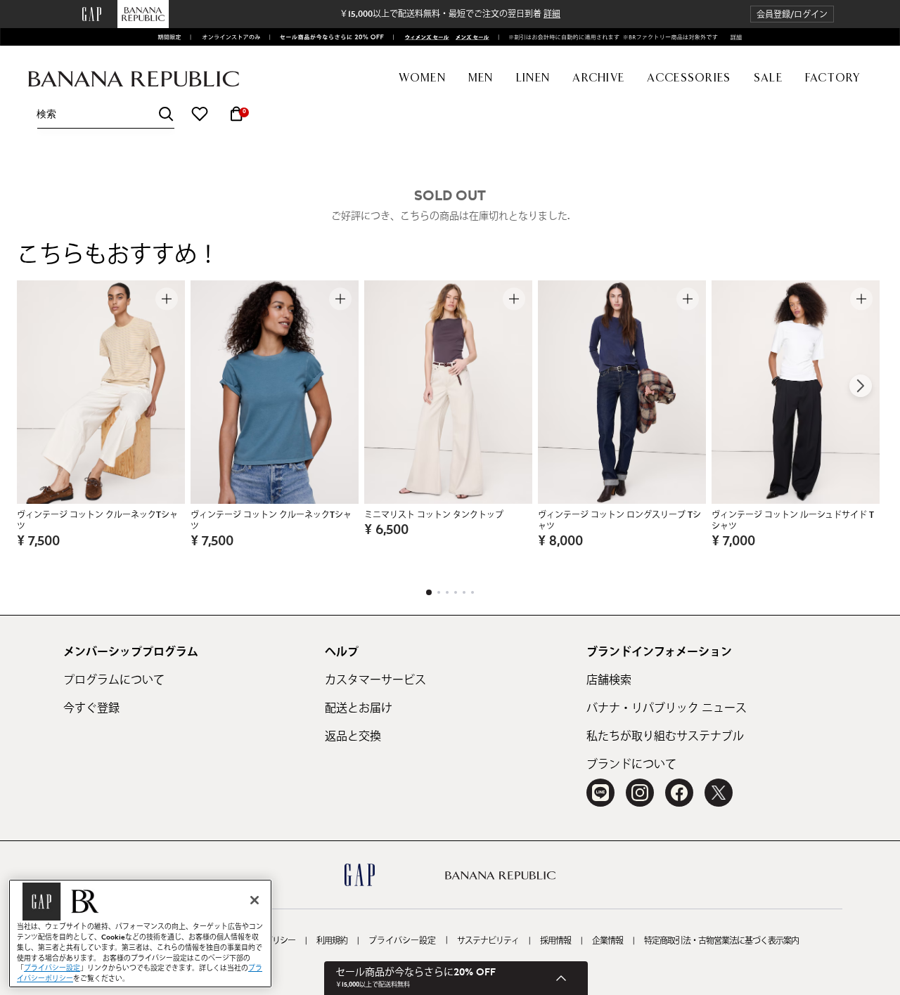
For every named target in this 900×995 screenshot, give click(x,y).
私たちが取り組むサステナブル (665, 736)
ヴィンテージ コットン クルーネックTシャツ (97, 521)
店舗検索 (608, 680)
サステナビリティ (488, 941)
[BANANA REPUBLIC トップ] (133, 79)
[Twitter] (719, 793)
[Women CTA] (423, 37)
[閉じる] (254, 900)
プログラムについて (114, 680)
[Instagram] (640, 793)
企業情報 (607, 941)
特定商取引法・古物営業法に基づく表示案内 (721, 941)
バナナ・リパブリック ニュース (666, 708)
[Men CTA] (470, 37)
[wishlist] (199, 114)
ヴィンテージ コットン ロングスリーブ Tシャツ (619, 521)
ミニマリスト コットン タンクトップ (433, 515)
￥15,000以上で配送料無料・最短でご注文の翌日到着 (450, 14)
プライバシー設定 (402, 941)
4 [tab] (455, 592)
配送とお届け (358, 708)
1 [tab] (429, 592)
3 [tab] (447, 592)
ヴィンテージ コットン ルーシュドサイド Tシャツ (793, 521)
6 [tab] (472, 592)
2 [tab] (438, 592)
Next (860, 386)
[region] (140, 933)
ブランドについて (631, 764)
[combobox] (105, 114)
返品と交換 (353, 736)
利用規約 (331, 941)
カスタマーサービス (375, 680)
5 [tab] (464, 592)
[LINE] (600, 793)
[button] (792, 14)
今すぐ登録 (91, 708)
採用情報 (555, 941)
